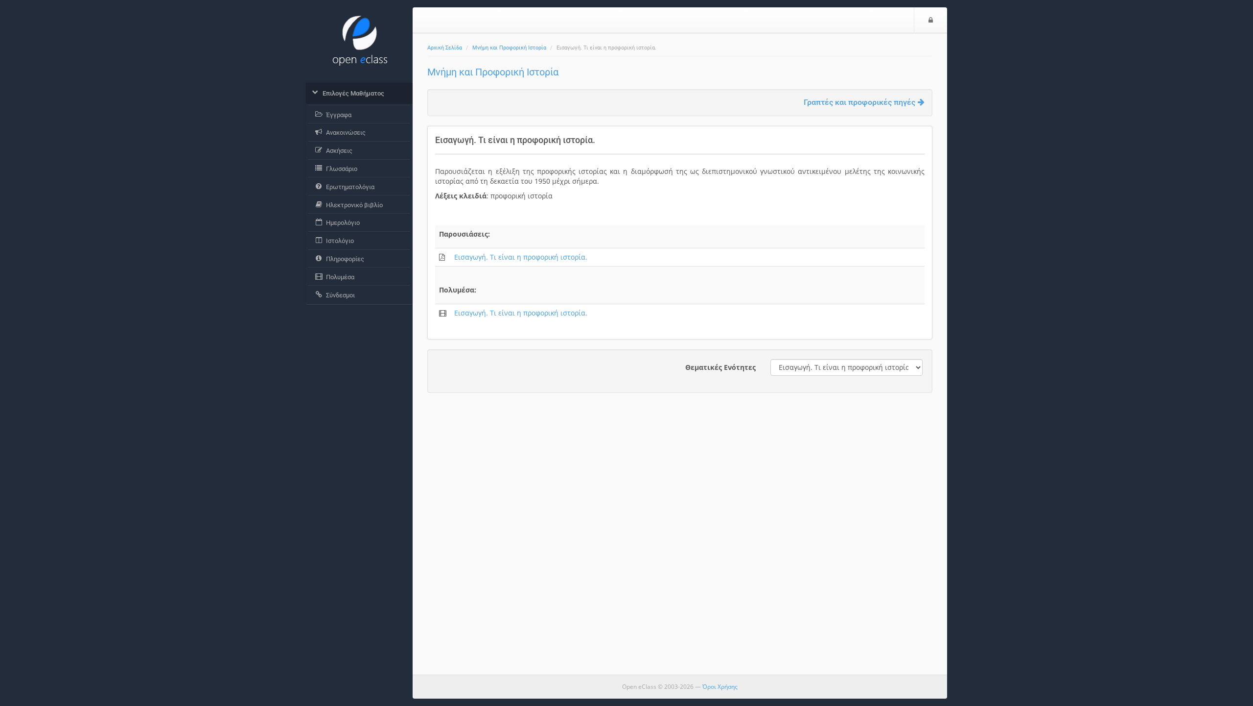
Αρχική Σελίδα (444, 48)
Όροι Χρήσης (720, 686)
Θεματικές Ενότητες (720, 367)
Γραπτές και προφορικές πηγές (859, 102)
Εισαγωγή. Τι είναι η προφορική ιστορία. (520, 257)
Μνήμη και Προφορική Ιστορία (509, 48)
